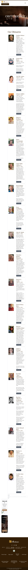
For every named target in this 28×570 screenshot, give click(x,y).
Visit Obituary (19, 54)
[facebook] (11, 545)
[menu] (25, 3)
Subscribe (4, 530)
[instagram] (14, 545)
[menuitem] (3, 547)
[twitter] (13, 545)
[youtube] (16, 545)
